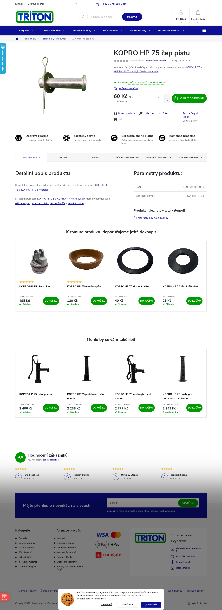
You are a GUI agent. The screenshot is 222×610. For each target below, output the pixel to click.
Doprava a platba (36, 3)
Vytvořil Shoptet (199, 603)
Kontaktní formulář (66, 552)
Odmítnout (128, 604)
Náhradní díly (25, 557)
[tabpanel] (39, 276)
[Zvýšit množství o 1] (167, 96)
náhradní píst (22, 203)
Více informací (98, 598)
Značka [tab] (127, 157)
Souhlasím (152, 604)
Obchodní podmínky (67, 561)
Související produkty (157, 157)
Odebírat (188, 502)
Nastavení (106, 604)
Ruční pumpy (174, 591)
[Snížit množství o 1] (167, 100)
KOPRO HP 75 (192, 67)
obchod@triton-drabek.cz (188, 549)
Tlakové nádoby (26, 547)
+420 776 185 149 (185, 556)
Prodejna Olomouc (66, 547)
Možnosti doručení (128, 88)
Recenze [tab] (63, 157)
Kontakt (18, 3)
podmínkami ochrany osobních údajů (156, 511)
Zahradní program (28, 566)
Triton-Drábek (183, 562)
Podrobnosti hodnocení (156, 60)
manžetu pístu (40, 203)
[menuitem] (26, 31)
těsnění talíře (57, 203)
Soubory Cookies (65, 557)
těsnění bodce (76, 203)
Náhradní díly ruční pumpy (153, 218)
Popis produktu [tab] (31, 157)
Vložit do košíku (192, 98)
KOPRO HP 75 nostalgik (126, 71)
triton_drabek (183, 567)
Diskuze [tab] (95, 157)
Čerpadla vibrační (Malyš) (55, 591)
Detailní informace (148, 71)
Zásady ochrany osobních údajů (70, 568)
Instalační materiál (28, 562)
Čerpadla (23, 538)
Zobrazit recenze (51, 459)
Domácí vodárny (27, 543)
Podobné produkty (189, 157)
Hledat (132, 17)
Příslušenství (25, 552)
